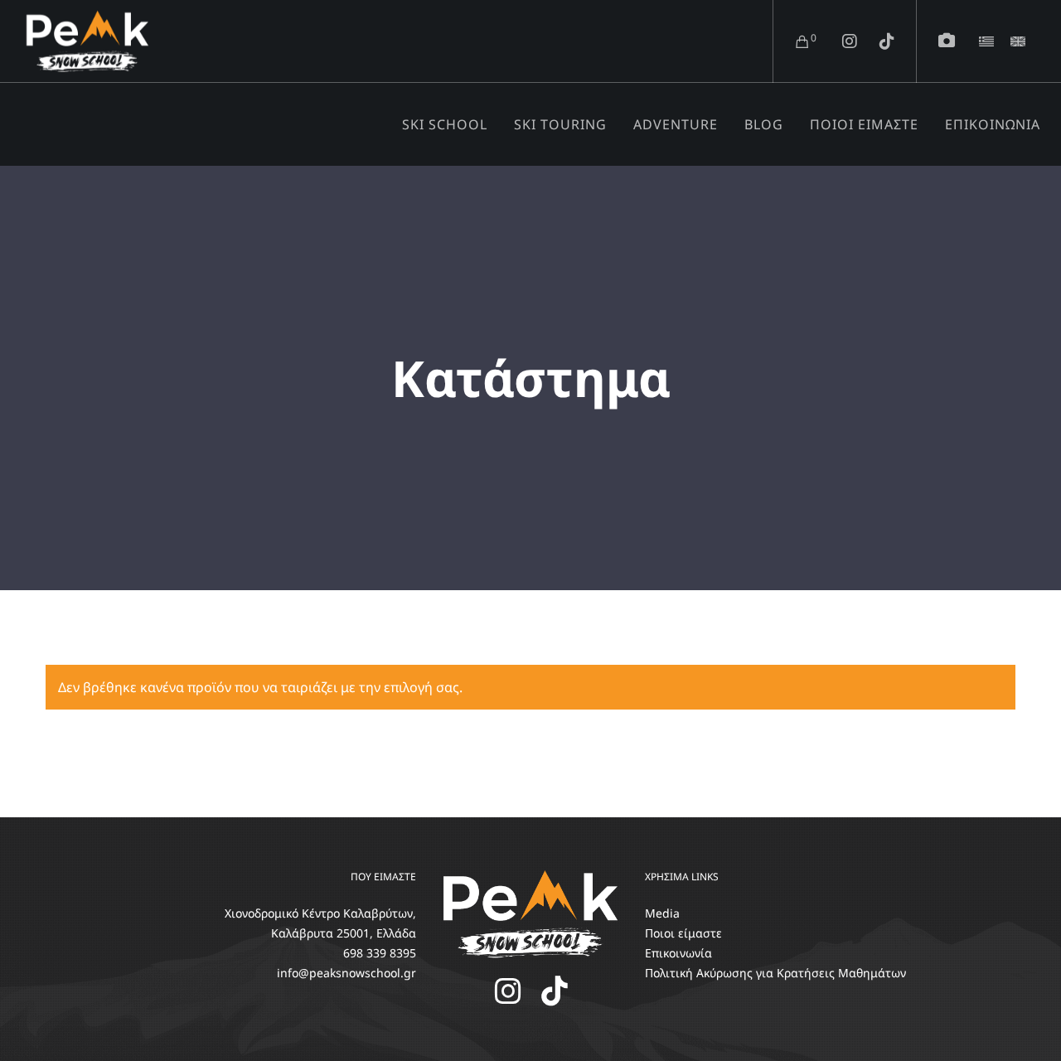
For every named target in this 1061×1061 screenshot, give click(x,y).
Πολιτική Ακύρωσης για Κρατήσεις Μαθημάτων (775, 973)
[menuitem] (986, 41)
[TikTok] (876, 41)
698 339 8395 (379, 953)
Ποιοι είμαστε (683, 933)
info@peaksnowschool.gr (346, 973)
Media (662, 913)
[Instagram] (839, 41)
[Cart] (792, 41)
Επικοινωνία (678, 953)
